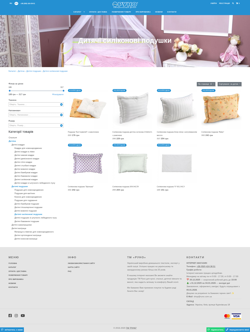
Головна (13, 263)
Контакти (171, 12)
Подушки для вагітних (24, 193)
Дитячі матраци (19, 228)
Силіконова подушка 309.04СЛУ (125, 187)
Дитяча (21, 71)
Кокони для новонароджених (28, 197)
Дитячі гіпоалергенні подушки (28, 207)
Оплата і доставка (98, 12)
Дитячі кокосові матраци (25, 239)
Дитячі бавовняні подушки (26, 221)
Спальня (13, 137)
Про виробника (143, 12)
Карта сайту (74, 267)
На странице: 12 (205, 84)
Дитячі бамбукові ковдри (25, 172)
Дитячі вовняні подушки (25, 211)
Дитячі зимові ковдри (24, 155)
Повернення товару (121, 12)
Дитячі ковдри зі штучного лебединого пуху (34, 183)
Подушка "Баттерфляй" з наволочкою (83, 132)
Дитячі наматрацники (22, 225)
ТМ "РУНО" (131, 328)
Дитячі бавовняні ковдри (25, 176)
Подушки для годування (25, 200)
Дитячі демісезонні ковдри (26, 158)
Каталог (77, 12)
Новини (159, 12)
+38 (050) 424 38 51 (206, 266)
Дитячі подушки (33, 71)
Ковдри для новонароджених (28, 148)
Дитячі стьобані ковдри (25, 165)
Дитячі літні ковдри (23, 162)
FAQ (69, 271)
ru (11, 3)
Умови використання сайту (81, 263)
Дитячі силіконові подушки (55, 71)
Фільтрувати (58, 94)
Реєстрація (224, 3)
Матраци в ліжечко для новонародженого (34, 232)
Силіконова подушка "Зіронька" (80, 187)
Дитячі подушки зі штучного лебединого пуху (35, 218)
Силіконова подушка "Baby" (212, 132)
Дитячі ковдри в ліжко (24, 151)
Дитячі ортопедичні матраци (27, 235)
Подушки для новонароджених (29, 190)
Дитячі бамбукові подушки (26, 204)
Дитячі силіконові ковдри (26, 179)
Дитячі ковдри (18, 144)
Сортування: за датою (229, 84)
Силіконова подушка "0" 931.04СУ (171, 187)
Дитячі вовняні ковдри (24, 169)
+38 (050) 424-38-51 (28, 3)
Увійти (214, 3)
